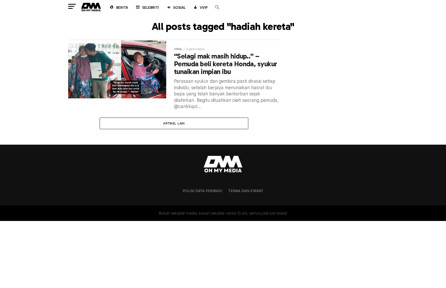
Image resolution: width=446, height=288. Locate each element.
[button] (217, 7)
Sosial (179, 7)
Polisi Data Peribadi (202, 190)
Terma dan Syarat (245, 190)
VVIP (204, 7)
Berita (122, 7)
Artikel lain (174, 123)
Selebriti (150, 7)
